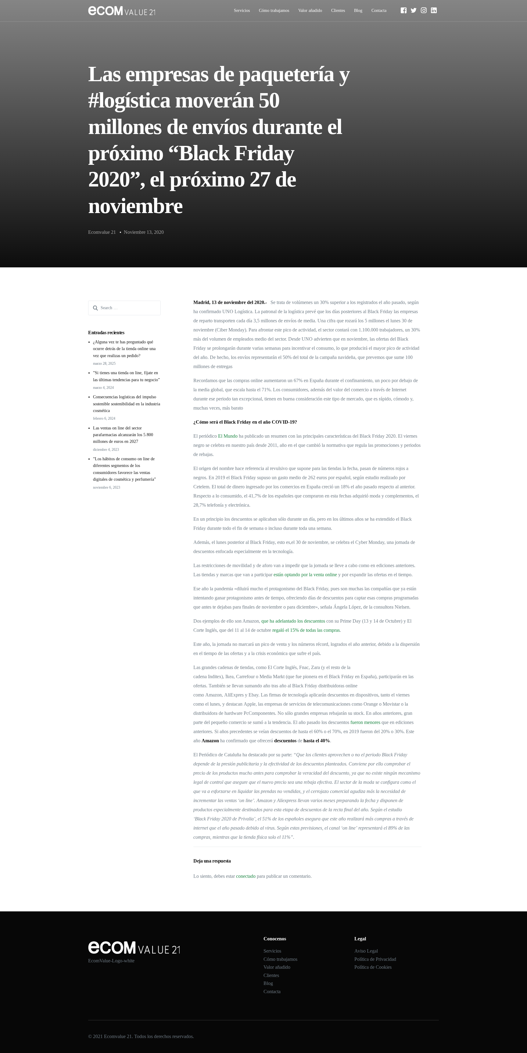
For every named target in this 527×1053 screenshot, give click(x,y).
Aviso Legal (366, 950)
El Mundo (228, 436)
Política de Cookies (373, 967)
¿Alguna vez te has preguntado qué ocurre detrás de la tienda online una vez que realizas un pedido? (124, 349)
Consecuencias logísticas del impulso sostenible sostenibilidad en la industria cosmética (126, 404)
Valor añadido (310, 10)
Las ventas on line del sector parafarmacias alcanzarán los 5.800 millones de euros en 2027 (123, 435)
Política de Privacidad (375, 959)
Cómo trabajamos (274, 10)
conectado (246, 876)
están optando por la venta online (305, 574)
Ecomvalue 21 (102, 232)
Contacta (378, 10)
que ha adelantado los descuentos (292, 621)
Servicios (242, 10)
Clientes (338, 10)
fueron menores (365, 722)
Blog (358, 10)
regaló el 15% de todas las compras (306, 630)
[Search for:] (124, 308)
